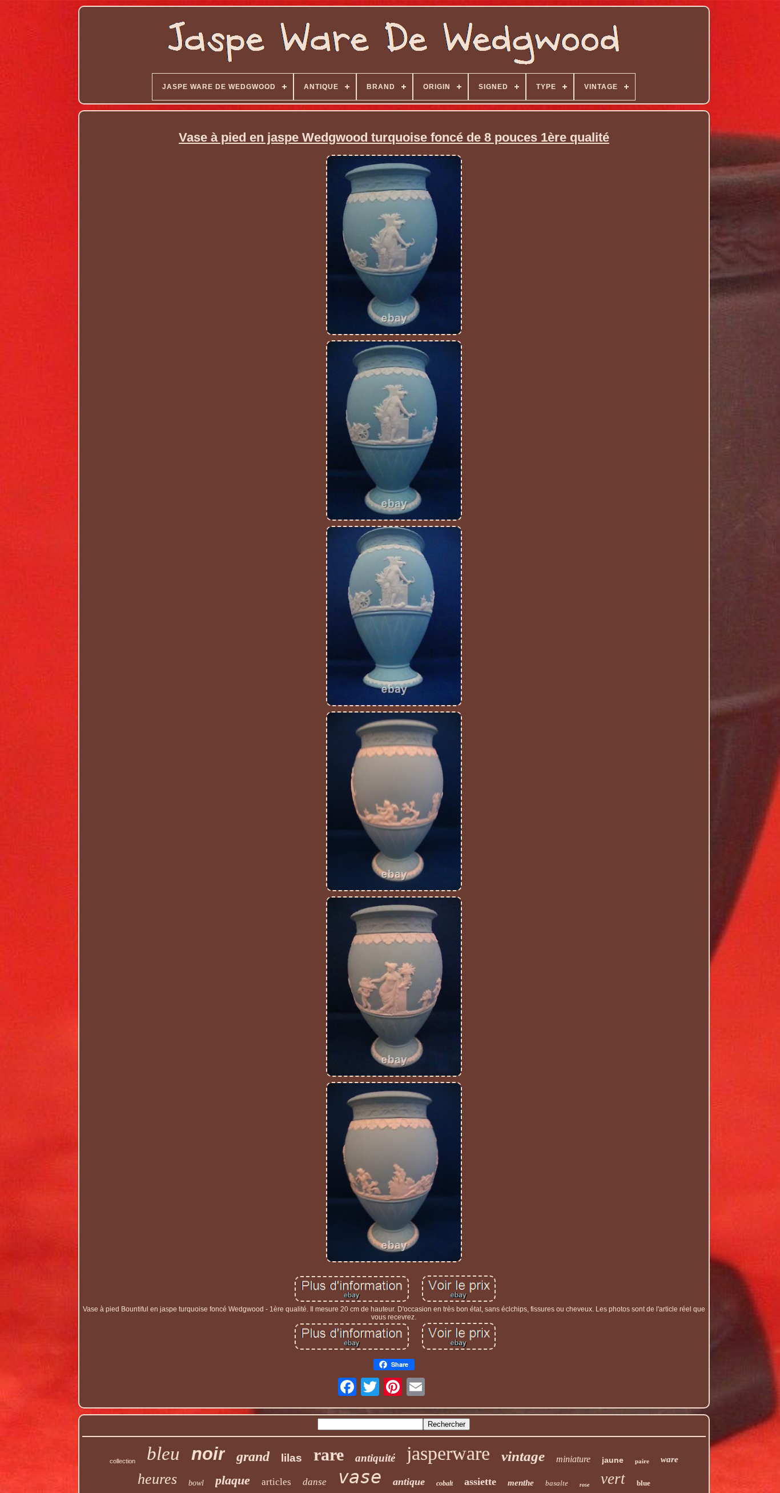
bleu (163, 1453)
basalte (556, 1483)
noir (208, 1454)
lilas (291, 1458)
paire (642, 1461)
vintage (523, 1456)
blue (643, 1483)
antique (409, 1481)
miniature (573, 1459)
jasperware (448, 1453)
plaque (232, 1480)
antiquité (375, 1458)
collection (122, 1461)
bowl (196, 1483)
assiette (480, 1481)
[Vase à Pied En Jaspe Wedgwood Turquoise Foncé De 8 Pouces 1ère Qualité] (394, 246)
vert (613, 1478)
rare (328, 1454)
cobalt (444, 1483)
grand (253, 1456)
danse (315, 1481)
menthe (521, 1482)
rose (584, 1485)
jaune (613, 1459)
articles (276, 1481)
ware (669, 1459)
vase (359, 1477)
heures (157, 1479)
